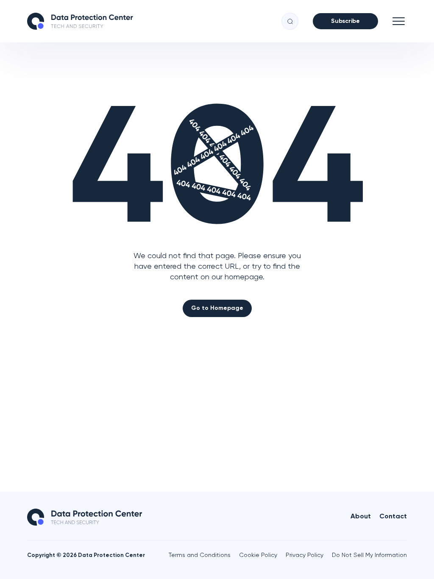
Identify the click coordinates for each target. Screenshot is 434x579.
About (361, 516)
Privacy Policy (304, 555)
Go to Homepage (217, 308)
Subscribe (345, 21)
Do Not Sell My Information (369, 555)
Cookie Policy (258, 555)
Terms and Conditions (200, 555)
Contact (393, 516)
